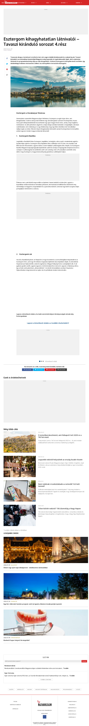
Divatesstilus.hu (72, 710)
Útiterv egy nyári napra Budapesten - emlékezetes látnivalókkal (26, 568)
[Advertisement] (46, 22)
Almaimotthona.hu (72, 701)
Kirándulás (20, 689)
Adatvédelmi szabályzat (15, 704)
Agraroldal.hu (72, 717)
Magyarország (55, 689)
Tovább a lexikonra (45, 679)
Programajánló (67, 689)
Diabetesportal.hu (72, 707)
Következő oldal (51, 361)
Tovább (65, 668)
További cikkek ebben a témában (15, 530)
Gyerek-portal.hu (72, 714)
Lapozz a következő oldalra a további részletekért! (48, 323)
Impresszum (15, 708)
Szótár (46, 657)
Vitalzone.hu (72, 704)
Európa (11, 689)
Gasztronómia (21, 2)
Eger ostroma (9, 673)
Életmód (63, 2)
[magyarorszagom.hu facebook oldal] (44, 717)
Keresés (84, 661)
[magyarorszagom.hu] (11, 3)
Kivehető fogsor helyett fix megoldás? (17, 640)
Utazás (78, 689)
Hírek (47, 2)
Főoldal (15, 701)
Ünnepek (78, 2)
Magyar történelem (41, 689)
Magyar (29, 689)
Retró (33, 2)
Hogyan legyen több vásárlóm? (44, 710)
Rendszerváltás (10, 666)
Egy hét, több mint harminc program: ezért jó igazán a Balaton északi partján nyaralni (33, 604)
